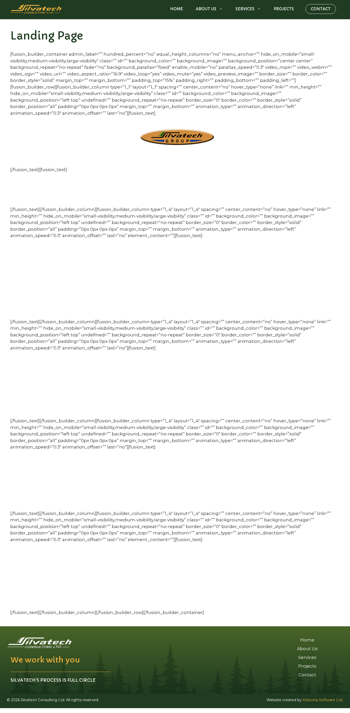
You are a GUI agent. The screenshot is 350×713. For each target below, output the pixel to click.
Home (176, 8)
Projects (284, 8)
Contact (321, 8)
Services (244, 8)
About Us (206, 8)
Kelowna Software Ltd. (323, 700)
